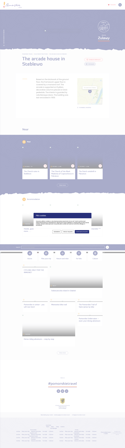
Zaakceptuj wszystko (82, 232)
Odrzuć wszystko (68, 232)
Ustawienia (57, 232)
